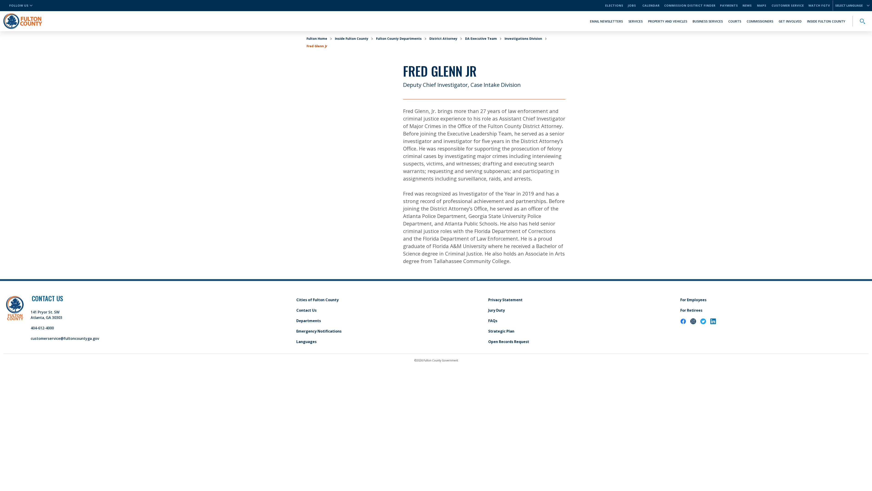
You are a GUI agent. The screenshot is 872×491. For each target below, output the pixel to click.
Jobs (632, 5)
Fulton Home (317, 38)
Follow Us (19, 5)
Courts (734, 21)
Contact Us (306, 310)
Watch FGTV (819, 5)
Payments (729, 5)
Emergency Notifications (319, 331)
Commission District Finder (690, 5)
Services (635, 21)
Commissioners (760, 21)
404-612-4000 (42, 328)
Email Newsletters (606, 21)
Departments (308, 320)
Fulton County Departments (399, 38)
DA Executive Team (481, 38)
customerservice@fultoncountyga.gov (65, 338)
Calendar (651, 5)
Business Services (708, 21)
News (747, 5)
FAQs (492, 320)
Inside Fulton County (826, 21)
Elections (614, 5)
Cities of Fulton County (317, 299)
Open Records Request (508, 341)
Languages (306, 341)
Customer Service (788, 5)
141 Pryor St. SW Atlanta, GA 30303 (46, 315)
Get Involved (790, 21)
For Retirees (691, 310)
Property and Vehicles (667, 21)
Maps (761, 5)
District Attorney (443, 38)
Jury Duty (496, 310)
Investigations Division (523, 38)
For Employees (693, 299)
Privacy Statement (505, 299)
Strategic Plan (501, 331)
